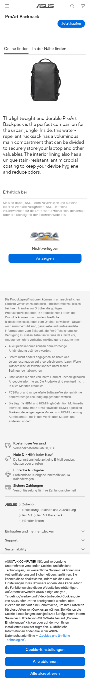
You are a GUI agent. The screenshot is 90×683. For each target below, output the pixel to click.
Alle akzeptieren (45, 673)
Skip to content (3, 15)
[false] (45, 258)
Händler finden (33, 521)
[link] (45, 6)
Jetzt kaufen (71, 23)
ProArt (27, 515)
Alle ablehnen (45, 661)
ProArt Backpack (22, 17)
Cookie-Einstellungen (45, 649)
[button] (7, 6)
